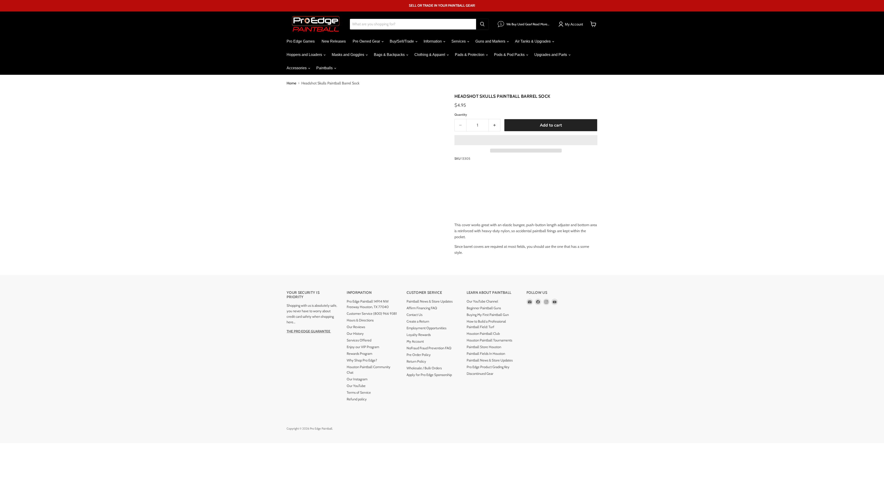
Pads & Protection (470, 55)
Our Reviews (356, 327)
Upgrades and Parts (551, 55)
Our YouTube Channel (482, 301)
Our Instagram (357, 379)
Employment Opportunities (426, 328)
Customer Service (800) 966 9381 (372, 314)
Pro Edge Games (301, 41)
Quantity (460, 114)
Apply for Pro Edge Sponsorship (429, 375)
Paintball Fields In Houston (486, 354)
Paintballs (325, 68)
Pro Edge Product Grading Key (488, 367)
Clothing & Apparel (430, 55)
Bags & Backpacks (390, 55)
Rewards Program (359, 354)
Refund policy (357, 399)
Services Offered (359, 340)
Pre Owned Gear (367, 41)
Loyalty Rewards (419, 335)
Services (459, 41)
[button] (525, 140)
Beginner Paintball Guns (484, 308)
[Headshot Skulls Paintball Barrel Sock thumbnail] (295, 105)
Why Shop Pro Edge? (362, 360)
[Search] (482, 24)
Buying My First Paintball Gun (488, 315)
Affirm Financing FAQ (422, 308)
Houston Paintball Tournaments (489, 340)
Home (291, 83)
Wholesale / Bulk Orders (424, 368)
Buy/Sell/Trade (402, 41)
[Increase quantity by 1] (494, 125)
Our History (355, 334)
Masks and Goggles (348, 55)
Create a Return (418, 321)
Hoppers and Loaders (305, 55)
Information (433, 41)
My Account (415, 341)
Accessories (297, 68)
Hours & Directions (360, 320)
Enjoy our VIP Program (363, 347)
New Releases (334, 41)
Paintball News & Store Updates (430, 301)
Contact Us (414, 315)
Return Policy (416, 361)
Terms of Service (359, 392)
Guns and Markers (490, 41)
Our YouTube (356, 386)
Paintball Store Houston (484, 347)
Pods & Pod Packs (510, 55)
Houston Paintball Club (483, 334)
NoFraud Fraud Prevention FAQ (429, 348)
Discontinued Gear (480, 374)
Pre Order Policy (419, 355)
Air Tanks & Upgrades (533, 41)
